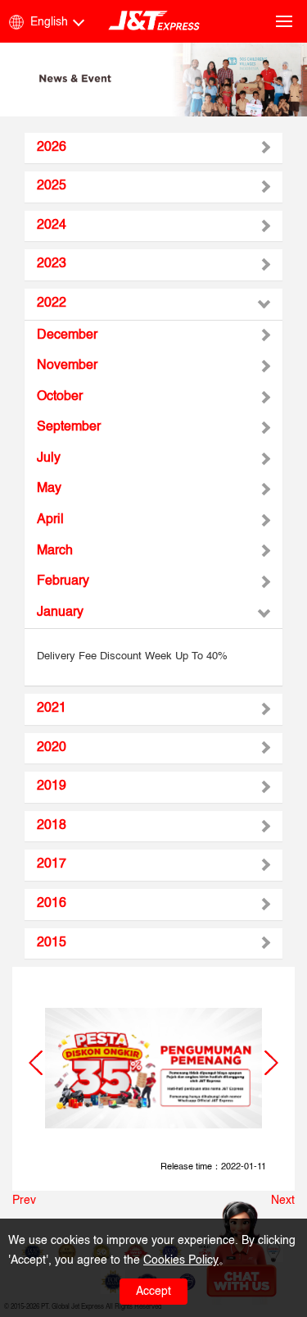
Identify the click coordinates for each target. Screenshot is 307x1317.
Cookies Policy (181, 1260)
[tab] (153, 148)
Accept (153, 1291)
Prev (24, 1200)
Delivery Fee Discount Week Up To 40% (132, 656)
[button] (36, 1062)
